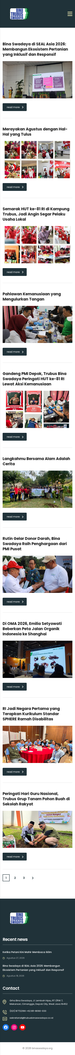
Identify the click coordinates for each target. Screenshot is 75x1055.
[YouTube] (22, 1027)
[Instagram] (14, 1027)
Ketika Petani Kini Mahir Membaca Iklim (27, 952)
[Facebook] (6, 1027)
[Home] (20, 13)
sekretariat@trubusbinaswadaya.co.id (31, 1017)
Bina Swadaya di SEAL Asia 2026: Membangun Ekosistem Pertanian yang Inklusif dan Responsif (33, 968)
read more (13, 107)
